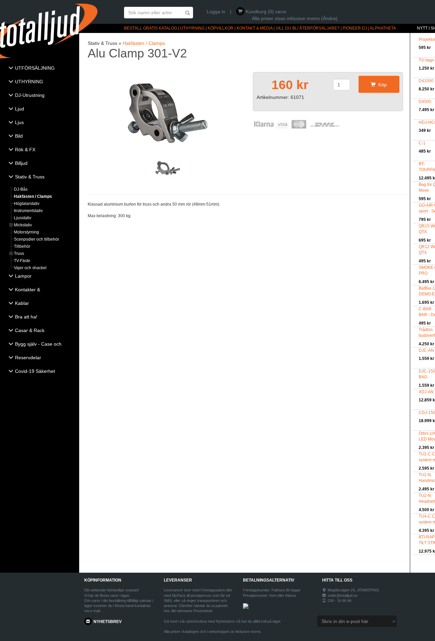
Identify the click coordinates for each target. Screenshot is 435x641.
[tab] (39, 69)
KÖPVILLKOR (220, 28)
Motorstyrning (26, 232)
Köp (381, 84)
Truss (19, 253)
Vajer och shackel (30, 267)
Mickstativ (23, 225)
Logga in (216, 11)
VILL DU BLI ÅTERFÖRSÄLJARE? (308, 28)
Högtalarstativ (26, 203)
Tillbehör (22, 246)
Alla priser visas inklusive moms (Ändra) (294, 18)
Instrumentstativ (28, 210)
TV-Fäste (22, 260)
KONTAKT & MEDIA (255, 28)
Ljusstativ (22, 217)
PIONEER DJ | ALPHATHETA (369, 28)
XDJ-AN (426, 391)
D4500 (425, 101)
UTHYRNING (192, 28)
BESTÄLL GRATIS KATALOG (150, 28)
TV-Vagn (426, 60)
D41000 (426, 81)
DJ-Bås (21, 189)
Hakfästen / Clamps (33, 196)
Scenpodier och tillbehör (36, 239)
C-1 (422, 143)
